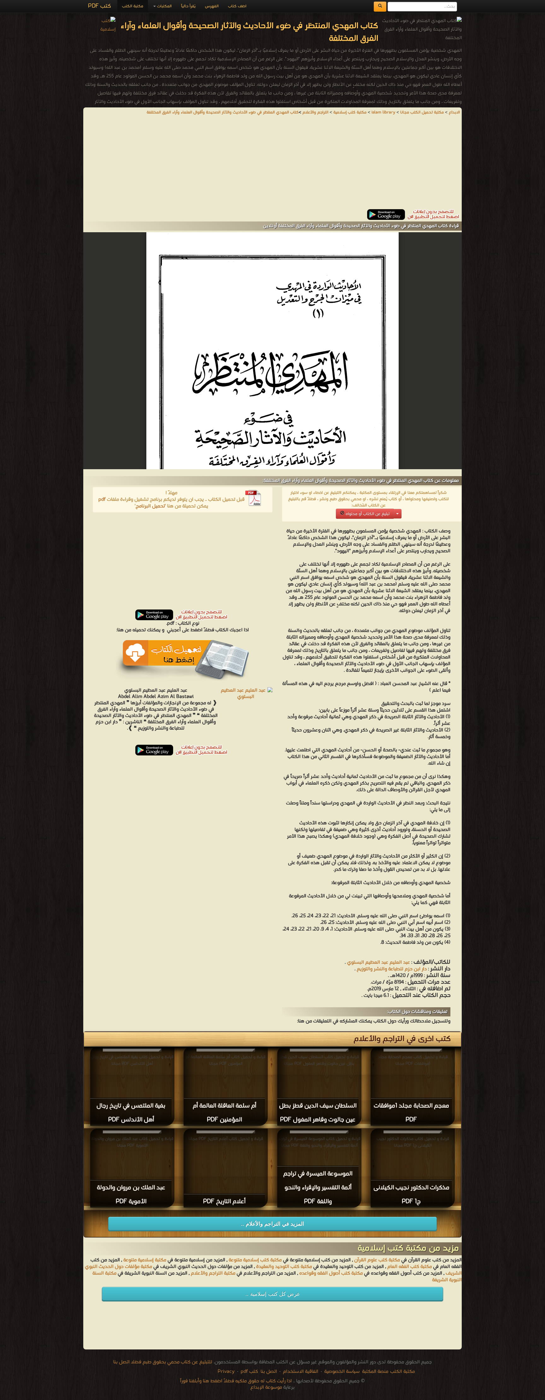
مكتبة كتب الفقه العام (409, 1266)
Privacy (226, 1371)
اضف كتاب (237, 6)
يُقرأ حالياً (188, 6)
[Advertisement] (272, 165)
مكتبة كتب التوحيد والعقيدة (284, 1266)
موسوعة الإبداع (266, 1387)
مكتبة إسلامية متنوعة (144, 1260)
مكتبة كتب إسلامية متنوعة (255, 1260)
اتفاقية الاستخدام (300, 1371)
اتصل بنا (268, 1371)
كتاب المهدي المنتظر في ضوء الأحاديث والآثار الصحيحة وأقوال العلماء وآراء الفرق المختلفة (223, 112)
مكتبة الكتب (132, 6)
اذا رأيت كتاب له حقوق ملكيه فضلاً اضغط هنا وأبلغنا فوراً (236, 1381)
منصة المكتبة (375, 1371)
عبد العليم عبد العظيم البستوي (378, 962)
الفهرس (212, 6)
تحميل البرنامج (150, 506)
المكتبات (164, 6)
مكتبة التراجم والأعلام (213, 1273)
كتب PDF (99, 6)
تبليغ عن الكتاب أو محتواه (367, 514)
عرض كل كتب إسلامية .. (272, 1294)
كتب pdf (249, 1371)
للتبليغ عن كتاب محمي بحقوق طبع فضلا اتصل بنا (162, 1362)
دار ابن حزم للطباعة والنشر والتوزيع (391, 969)
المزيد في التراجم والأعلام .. (272, 1224)
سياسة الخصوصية (342, 1371)
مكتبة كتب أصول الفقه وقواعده (331, 1273)
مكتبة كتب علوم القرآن (377, 1260)
